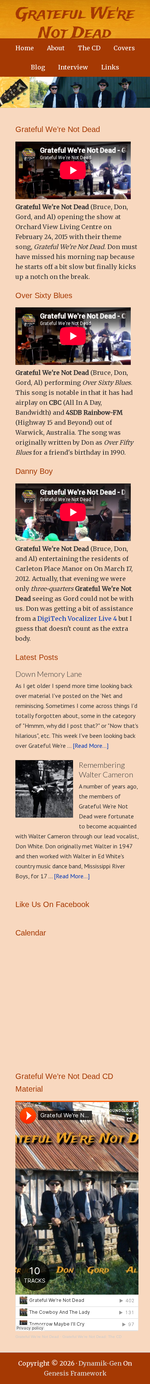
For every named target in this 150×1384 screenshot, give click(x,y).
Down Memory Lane (48, 673)
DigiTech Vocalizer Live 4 (77, 618)
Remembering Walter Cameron (106, 769)
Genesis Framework (75, 1373)
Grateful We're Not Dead (75, 24)
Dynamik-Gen (100, 1363)
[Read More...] (90, 745)
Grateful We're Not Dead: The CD (92, 1337)
